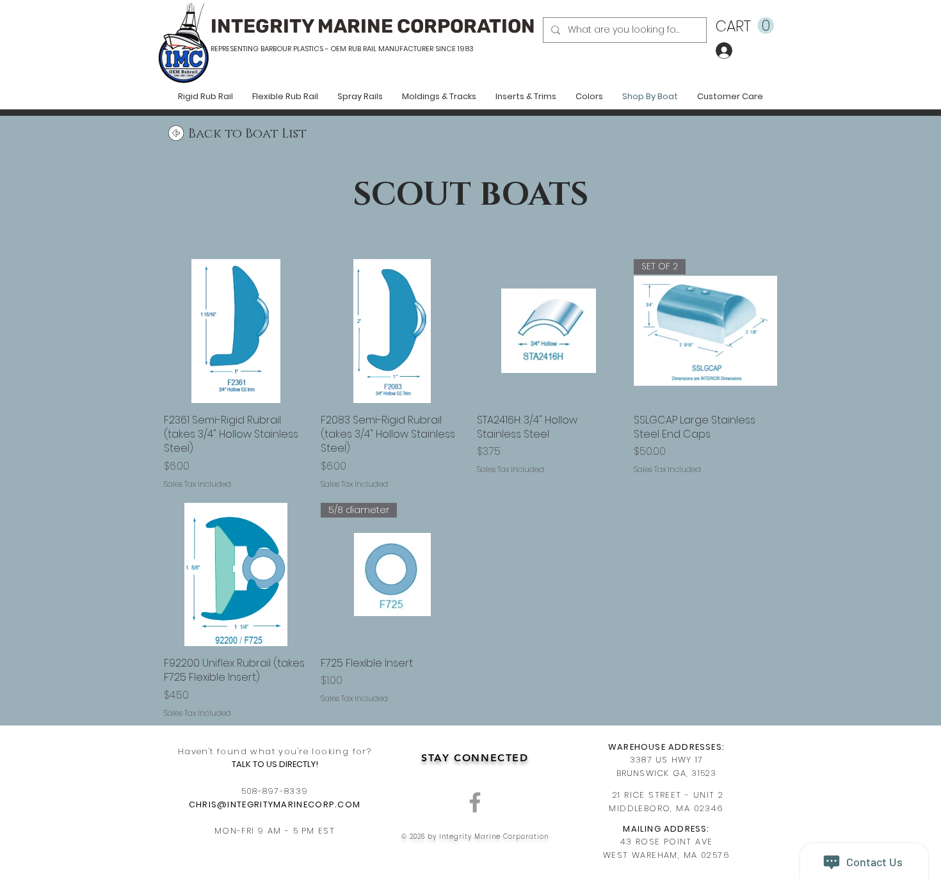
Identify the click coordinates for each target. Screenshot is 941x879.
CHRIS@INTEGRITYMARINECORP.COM (275, 804)
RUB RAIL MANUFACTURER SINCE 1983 (410, 49)
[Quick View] (236, 331)
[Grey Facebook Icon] (475, 802)
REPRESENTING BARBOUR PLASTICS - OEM (278, 49)
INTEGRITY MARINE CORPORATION (373, 26)
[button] (745, 26)
